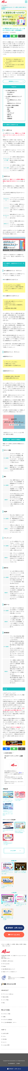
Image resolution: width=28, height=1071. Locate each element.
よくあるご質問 (6, 1045)
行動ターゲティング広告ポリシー (10, 971)
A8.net (20, 772)
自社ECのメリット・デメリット (14, 103)
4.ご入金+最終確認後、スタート (9, 1022)
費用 (8, 109)
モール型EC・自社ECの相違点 (12, 105)
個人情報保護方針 (11, 1063)
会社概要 (18, 1063)
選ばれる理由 (5, 996)
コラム (4, 1036)
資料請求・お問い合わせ (15, 928)
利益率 (8, 111)
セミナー (5, 1042)
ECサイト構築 (10, 107)
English (4, 966)
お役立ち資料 (5, 1033)
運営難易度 (9, 118)
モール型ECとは (10, 92)
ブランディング (10, 112)
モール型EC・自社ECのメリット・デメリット (14, 97)
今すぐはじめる (15, 934)
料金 (4, 1002)
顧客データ (9, 116)
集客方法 (9, 114)
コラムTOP (13, 850)
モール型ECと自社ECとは (11, 90)
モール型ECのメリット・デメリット (14, 100)
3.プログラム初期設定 (7, 1019)
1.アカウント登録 (6, 1013)
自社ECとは (9, 94)
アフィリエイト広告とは (8, 994)
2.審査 (4, 1016)
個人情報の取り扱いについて (9, 969)
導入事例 (5, 1039)
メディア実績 (5, 999)
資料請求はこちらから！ (14, 81)
